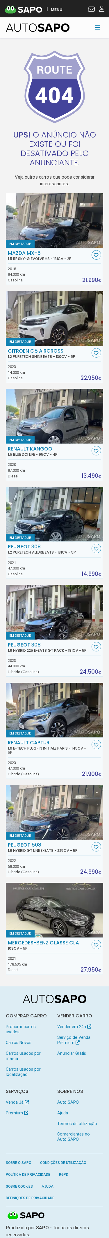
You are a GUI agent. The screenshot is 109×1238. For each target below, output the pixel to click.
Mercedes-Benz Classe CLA (43, 945)
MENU (56, 9)
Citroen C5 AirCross (41, 353)
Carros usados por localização (23, 1072)
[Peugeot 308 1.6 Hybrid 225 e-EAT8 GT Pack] (54, 612)
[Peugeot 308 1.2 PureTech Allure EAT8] (54, 514)
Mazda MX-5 (40, 255)
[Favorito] (96, 255)
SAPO (26, 1215)
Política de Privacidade (28, 1175)
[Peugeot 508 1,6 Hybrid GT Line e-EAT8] (54, 812)
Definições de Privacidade (30, 1198)
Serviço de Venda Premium (73, 1040)
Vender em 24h (72, 1026)
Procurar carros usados (21, 1029)
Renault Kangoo (33, 451)
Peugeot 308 (42, 549)
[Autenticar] (91, 10)
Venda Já (15, 1102)
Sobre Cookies (19, 1186)
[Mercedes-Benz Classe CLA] (54, 910)
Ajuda (62, 1113)
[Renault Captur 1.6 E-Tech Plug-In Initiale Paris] (54, 710)
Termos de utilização (77, 1123)
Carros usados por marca (23, 1056)
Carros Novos (18, 1042)
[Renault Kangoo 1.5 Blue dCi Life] (54, 416)
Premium (15, 1113)
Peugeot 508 (43, 847)
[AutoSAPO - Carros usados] (38, 27)
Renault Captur (47, 747)
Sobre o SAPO (18, 1163)
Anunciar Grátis (71, 1053)
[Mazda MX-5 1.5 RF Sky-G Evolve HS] (54, 220)
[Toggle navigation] (97, 27)
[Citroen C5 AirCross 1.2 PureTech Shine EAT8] (54, 318)
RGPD (63, 1175)
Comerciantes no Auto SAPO (73, 1137)
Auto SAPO (68, 1102)
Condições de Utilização (63, 1163)
